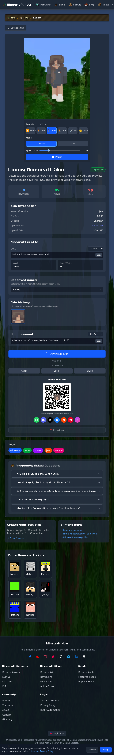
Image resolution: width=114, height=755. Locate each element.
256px (57, 370)
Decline (92, 749)
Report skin (57, 430)
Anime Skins (47, 686)
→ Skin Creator (15, 538)
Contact (6, 714)
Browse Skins (47, 672)
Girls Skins (46, 681)
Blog (91, 5)
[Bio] (84, 657)
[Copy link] (77, 420)
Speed (32, 150)
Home (13, 18)
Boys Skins (46, 676)
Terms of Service (49, 700)
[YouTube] (38, 657)
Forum (77, 5)
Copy (99, 255)
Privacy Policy (48, 705)
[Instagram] (45, 657)
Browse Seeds (86, 672)
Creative (7, 681)
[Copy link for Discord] (43, 420)
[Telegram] (69, 657)
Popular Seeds (86, 681)
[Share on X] (50, 420)
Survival (6, 676)
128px (24, 370)
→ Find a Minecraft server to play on (79, 533)
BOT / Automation (50, 710)
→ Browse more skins (71, 530)
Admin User (97, 225)
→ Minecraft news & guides (74, 537)
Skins (62, 5)
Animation (36, 124)
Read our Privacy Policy (41, 751)
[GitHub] (61, 657)
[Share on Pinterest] (70, 420)
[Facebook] (30, 657)
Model (29, 137)
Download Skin (59, 353)
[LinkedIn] (76, 657)
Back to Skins (17, 27)
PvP (4, 686)
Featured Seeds (87, 676)
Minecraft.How (19, 4)
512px (90, 370)
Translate (7, 705)
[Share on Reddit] (63, 420)
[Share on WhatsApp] (36, 420)
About (5, 710)
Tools (106, 5)
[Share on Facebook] (57, 420)
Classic (41, 143)
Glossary (7, 719)
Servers (45, 5)
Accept (106, 749)
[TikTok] (53, 657)
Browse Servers (11, 672)
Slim (73, 143)
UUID (13, 248)
